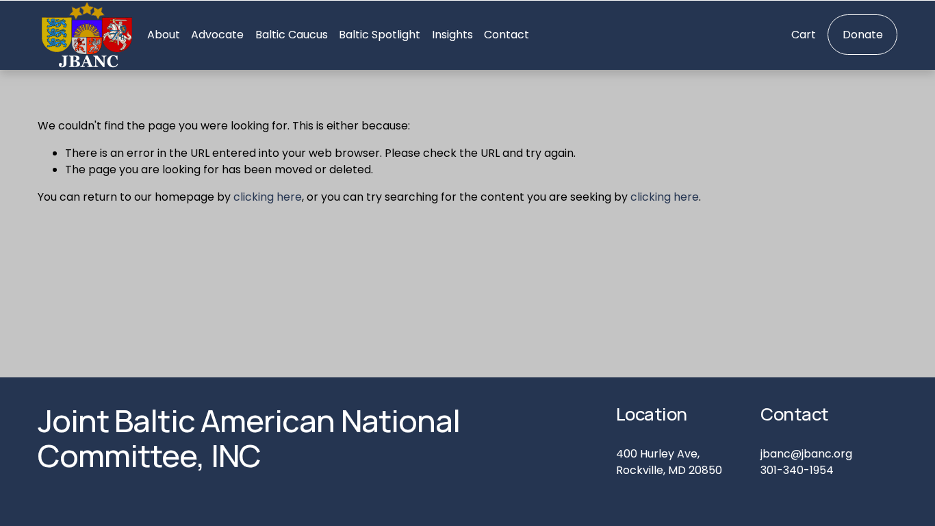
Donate (863, 34)
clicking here (267, 197)
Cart (803, 34)
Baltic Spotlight (379, 34)
